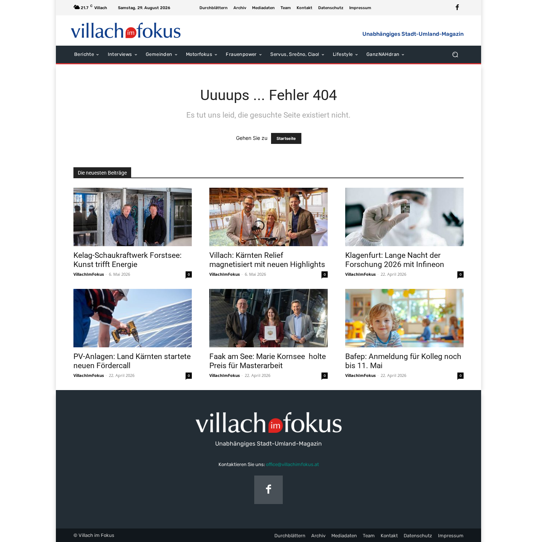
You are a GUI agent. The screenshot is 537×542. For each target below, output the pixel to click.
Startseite (286, 138)
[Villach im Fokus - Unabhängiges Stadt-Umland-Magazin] (125, 30)
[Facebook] (457, 7)
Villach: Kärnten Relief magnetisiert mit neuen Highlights (267, 260)
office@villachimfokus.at (292, 464)
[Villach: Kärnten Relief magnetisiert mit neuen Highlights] (268, 217)
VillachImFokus (88, 274)
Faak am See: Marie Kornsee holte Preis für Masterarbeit (267, 361)
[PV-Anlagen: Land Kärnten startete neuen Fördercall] (132, 318)
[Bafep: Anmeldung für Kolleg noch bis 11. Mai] (404, 318)
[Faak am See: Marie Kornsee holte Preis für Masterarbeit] (268, 318)
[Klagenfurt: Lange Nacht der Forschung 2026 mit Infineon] (404, 217)
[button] (455, 54)
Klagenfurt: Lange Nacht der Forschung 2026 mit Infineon (394, 260)
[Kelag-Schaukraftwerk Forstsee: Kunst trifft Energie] (132, 217)
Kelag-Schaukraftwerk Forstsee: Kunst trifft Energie (127, 260)
